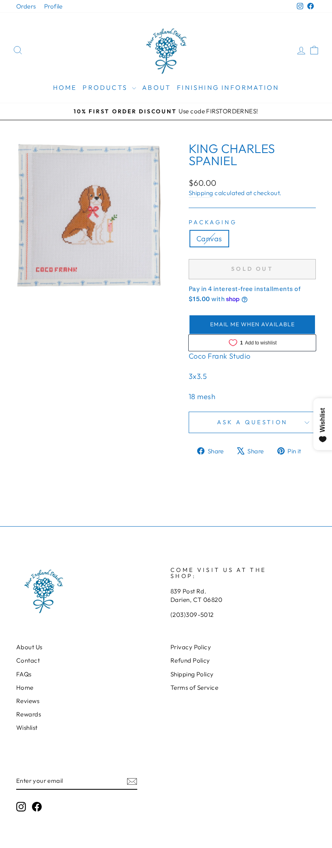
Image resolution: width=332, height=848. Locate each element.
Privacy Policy (190, 647)
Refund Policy (190, 660)
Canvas (209, 238)
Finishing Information (228, 87)
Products (106, 87)
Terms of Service (194, 687)
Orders (26, 6)
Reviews (27, 701)
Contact (28, 660)
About (156, 87)
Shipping (201, 193)
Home (65, 87)
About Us (29, 647)
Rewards (28, 714)
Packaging (213, 222)
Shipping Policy (192, 674)
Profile (53, 6)
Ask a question (252, 422)
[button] (252, 325)
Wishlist (27, 727)
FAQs (24, 674)
